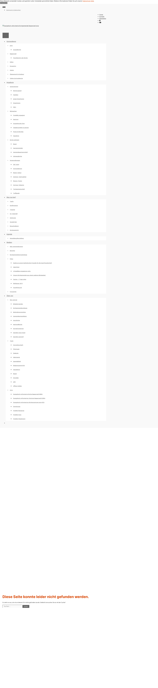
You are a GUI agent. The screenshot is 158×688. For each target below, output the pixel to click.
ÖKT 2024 (16, 164)
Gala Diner (16, 267)
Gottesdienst (11, 41)
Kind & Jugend (17, 90)
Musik (15, 373)
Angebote (10, 82)
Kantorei (15, 119)
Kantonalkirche (17, 324)
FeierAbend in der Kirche (20, 58)
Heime (12, 70)
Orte (11, 390)
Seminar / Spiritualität (19, 177)
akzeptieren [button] (3, 3)
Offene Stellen (17, 386)
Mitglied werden (18, 304)
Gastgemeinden (18, 148)
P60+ (14, 107)
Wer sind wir (13, 300)
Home (101, 15)
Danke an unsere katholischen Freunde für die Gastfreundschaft (32, 263)
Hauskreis (16, 136)
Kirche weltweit (14, 140)
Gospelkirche (17, 49)
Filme (11, 259)
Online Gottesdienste (16, 78)
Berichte (12, 250)
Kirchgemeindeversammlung (18, 255)
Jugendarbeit (17, 361)
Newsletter (102, 18)
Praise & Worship (18, 131)
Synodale (16, 378)
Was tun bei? (11, 197)
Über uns (10, 296)
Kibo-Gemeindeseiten (16, 246)
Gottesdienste (17, 168)
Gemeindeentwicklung (20, 316)
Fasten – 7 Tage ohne (19, 279)
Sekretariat (16, 357)
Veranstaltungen (15, 160)
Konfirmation (14, 205)
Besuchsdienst (14, 226)
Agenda (9, 234)
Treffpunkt (16, 193)
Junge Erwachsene (18, 99)
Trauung (12, 209)
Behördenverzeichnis (19, 312)
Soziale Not (13, 222)
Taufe (11, 201)
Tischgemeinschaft (19, 189)
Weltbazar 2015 (18, 283)
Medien (9, 242)
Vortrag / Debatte (18, 185)
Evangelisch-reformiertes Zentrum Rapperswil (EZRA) (29, 398)
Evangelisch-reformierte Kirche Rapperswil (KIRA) (28, 394)
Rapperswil (13, 54)
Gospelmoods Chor (19, 123)
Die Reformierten (18, 328)
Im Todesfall (13, 214)
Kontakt (101, 16)
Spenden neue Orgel (19, 332)
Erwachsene (16, 103)
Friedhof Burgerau (18, 410)
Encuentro (13, 66)
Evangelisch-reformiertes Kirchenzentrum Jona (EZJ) (28, 402)
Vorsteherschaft (18, 345)
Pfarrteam (16, 349)
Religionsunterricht (19, 365)
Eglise (11, 62)
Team (11, 341)
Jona (11, 45)
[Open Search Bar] (3, 31)
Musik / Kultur (17, 172)
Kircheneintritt (14, 230)
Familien (15, 95)
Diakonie (15, 353)
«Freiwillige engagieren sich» (22, 271)
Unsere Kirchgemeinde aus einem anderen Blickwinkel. (29, 275)
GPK (14, 382)
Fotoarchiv (13, 291)
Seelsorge (13, 218)
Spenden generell (18, 337)
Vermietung (16, 406)
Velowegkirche (17, 156)
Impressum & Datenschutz (13, 10)
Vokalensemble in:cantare (21, 127)
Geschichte (16, 320)
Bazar (15, 144)
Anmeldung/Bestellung (17, 238)
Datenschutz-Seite (88, 1)
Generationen (14, 86)
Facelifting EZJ (17, 287)
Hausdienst (16, 369)
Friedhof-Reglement (19, 419)
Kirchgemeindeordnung (20, 308)
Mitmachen (13, 111)
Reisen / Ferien (17, 181)
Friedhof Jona (17, 414)
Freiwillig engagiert (19, 115)
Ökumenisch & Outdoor (17, 74)
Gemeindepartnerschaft (20, 152)
